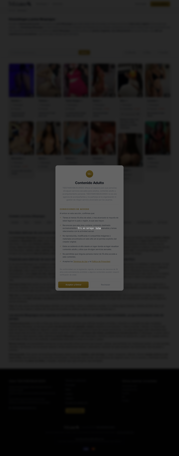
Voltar (98, 228)
